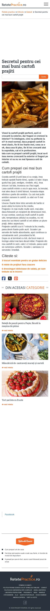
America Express (19, 597)
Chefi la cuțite (32, 597)
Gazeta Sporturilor (27, 595)
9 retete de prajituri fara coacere (18, 264)
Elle (16, 595)
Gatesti (29, 12)
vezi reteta (8, 330)
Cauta (43, 76)
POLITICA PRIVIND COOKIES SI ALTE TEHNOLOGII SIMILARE (21, 587)
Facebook (9, 514)
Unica (35, 592)
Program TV (28, 592)
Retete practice (8, 12)
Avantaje (42, 592)
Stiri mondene (8, 595)
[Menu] (46, 4)
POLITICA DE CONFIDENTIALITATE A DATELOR (18, 590)
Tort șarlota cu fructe (12, 399)
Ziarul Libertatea (40, 590)
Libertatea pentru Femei (13, 592)
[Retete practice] (14, 4)
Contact (44, 587)
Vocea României (41, 595)
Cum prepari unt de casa (14, 549)
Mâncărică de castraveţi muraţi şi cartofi (23, 363)
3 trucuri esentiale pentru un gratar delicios (24, 260)
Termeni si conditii (25, 585)
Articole (20, 12)
